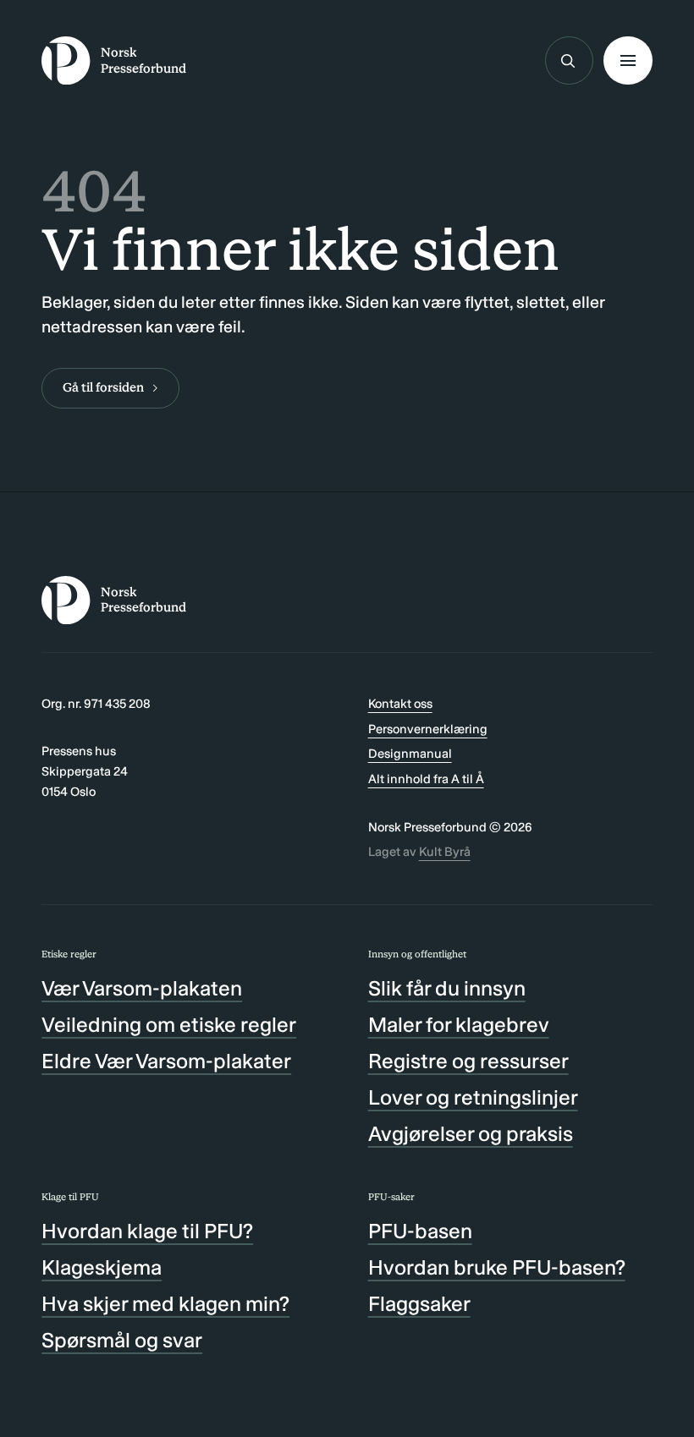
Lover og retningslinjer (473, 1097)
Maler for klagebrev (458, 1024)
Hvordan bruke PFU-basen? (496, 1267)
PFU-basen (420, 1231)
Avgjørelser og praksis (470, 1134)
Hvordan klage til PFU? (147, 1231)
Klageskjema (101, 1267)
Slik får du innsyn (447, 988)
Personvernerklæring (427, 729)
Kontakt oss (400, 703)
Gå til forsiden (103, 387)
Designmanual (410, 753)
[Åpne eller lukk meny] (627, 60)
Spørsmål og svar (121, 1340)
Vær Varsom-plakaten (141, 988)
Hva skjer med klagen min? (165, 1304)
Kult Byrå (445, 851)
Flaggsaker (419, 1304)
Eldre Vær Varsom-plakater (166, 1061)
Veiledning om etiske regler (168, 1024)
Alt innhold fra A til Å (426, 779)
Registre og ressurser (468, 1061)
